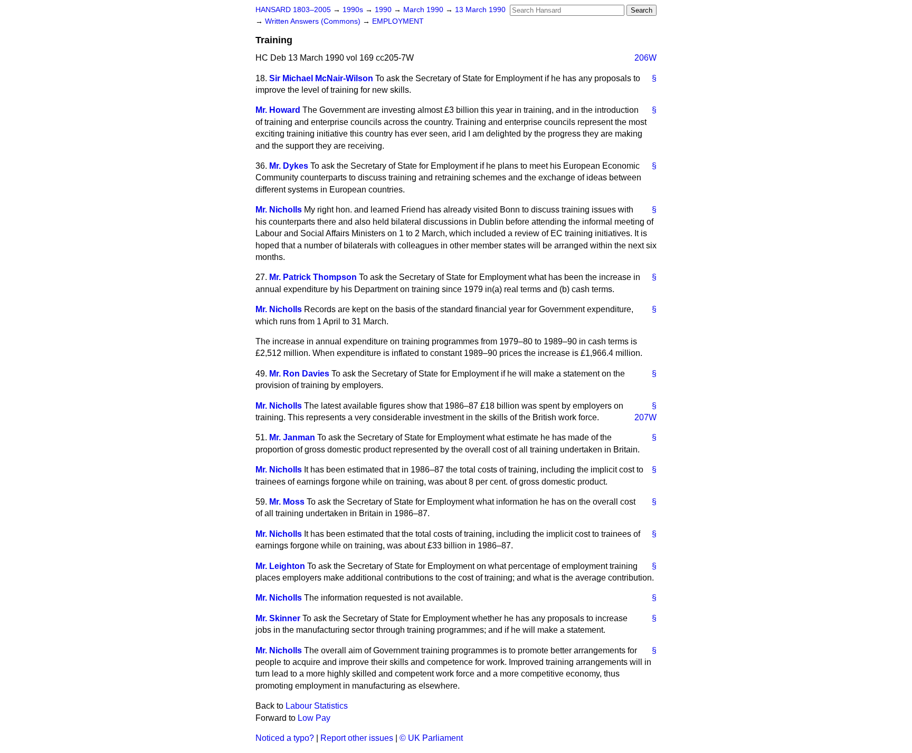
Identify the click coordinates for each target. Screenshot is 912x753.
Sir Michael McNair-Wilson (321, 78)
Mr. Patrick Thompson (313, 277)
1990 (384, 10)
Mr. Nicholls (278, 209)
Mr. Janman (292, 437)
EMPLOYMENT (398, 21)
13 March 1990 (480, 10)
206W (645, 57)
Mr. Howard (277, 109)
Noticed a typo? (284, 737)
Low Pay (314, 717)
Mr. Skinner (277, 618)
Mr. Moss (287, 501)
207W (645, 417)
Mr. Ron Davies (299, 373)
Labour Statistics (317, 705)
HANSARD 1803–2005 (293, 10)
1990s (354, 10)
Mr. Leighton (280, 566)
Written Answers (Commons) (314, 21)
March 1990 (424, 10)
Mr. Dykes (288, 165)
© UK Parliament (431, 737)
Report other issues (356, 737)
